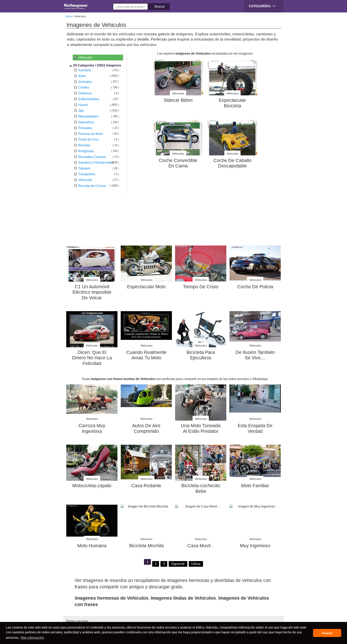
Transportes (86, 174)
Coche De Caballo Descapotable (232, 163)
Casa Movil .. (200, 545)
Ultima (195, 564)
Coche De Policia (255, 286)
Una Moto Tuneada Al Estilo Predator (200, 428)
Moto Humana (91, 545)
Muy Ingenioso (255, 545)
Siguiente (178, 564)
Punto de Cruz (88, 139)
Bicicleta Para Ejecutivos (201, 355)
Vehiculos (85, 180)
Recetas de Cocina (92, 185)
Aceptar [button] (327, 633)
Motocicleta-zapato (91, 485)
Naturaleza (86, 122)
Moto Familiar (255, 485)
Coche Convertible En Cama (178, 163)
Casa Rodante (146, 485)
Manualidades (88, 116)
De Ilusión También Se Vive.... (255, 355)
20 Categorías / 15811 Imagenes (97, 65)
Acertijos (84, 70)
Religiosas (86, 151)
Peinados (85, 128)
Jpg (81, 110)
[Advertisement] (175, 230)
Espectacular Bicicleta (232, 103)
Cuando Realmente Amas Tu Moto (146, 355)
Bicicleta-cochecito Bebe (200, 488)
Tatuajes (84, 168)
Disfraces (85, 93)
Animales (85, 82)
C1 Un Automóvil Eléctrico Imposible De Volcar (91, 292)
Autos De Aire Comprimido (146, 428)
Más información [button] (32, 637)
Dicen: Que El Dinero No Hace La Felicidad (92, 358)
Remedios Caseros (92, 157)
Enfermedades (88, 99)
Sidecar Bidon (178, 100)
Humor (83, 105)
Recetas (84, 145)
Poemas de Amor (90, 134)
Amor (82, 76)
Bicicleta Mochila (146, 545)
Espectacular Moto (146, 286)
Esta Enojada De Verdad (255, 428)
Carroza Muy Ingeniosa (92, 428)
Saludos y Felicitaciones (95, 162)
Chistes (83, 87)
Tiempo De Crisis (200, 286)
